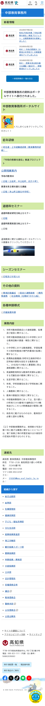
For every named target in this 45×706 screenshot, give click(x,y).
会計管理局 (10, 579)
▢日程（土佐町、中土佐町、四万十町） (20, 181)
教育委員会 (10, 598)
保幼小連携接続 (27, 293)
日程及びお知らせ (11, 277)
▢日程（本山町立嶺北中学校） (15, 192)
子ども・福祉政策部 (14, 522)
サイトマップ (35, 634)
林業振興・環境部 (13, 560)
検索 (36, 4)
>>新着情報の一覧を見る (22, 78)
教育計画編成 (9, 293)
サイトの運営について (14, 631)
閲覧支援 (30, 4)
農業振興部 (10, 553)
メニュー (42, 4)
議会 (7, 591)
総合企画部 (10, 496)
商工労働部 (10, 541)
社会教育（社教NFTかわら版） (26, 296)
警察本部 (9, 604)
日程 (5, 218)
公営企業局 (10, 616)
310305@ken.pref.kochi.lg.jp (24, 478)
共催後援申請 (9, 312)
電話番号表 (25, 664)
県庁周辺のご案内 (11, 670)
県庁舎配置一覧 (10, 664)
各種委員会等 (11, 585)
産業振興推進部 (12, 534)
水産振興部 (10, 566)
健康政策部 (10, 515)
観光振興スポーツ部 (14, 547)
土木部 (8, 572)
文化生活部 (10, 528)
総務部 (8, 503)
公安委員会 (10, 610)
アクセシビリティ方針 (14, 634)
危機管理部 (10, 509)
